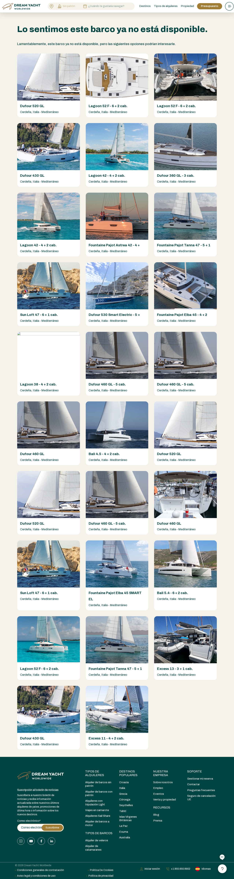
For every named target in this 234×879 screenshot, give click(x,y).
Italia (122, 788)
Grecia (123, 793)
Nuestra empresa (160, 773)
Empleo (158, 788)
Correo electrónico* (29, 820)
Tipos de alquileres (94, 773)
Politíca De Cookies (101, 870)
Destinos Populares (128, 773)
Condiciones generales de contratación (40, 870)
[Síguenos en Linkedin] (51, 841)
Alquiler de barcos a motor (97, 823)
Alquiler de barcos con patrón (98, 793)
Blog (156, 814)
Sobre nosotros (163, 782)
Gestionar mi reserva (200, 778)
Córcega (124, 799)
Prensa (157, 820)
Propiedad (187, 6)
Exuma (123, 831)
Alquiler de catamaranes (93, 848)
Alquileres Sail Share (97, 815)
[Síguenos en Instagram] (20, 841)
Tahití (122, 811)
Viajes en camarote (97, 810)
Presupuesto (209, 6)
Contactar (193, 784)
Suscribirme (52, 827)
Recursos (161, 807)
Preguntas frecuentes (201, 790)
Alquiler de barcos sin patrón (98, 784)
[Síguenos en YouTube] (31, 841)
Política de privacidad (100, 875)
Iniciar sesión (152, 868)
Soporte (194, 771)
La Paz (123, 825)
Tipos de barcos (98, 833)
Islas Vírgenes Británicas (128, 818)
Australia (124, 837)
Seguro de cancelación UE (201, 797)
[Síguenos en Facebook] (41, 841)
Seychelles (126, 805)
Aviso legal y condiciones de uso (36, 875)
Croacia (124, 782)
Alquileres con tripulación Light (95, 802)
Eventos (158, 793)
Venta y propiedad (164, 799)
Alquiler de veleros (96, 840)
